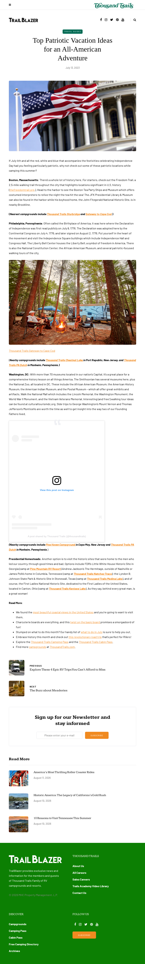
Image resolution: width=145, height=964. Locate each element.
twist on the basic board (85, 622)
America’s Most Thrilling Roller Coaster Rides (64, 772)
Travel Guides (72, 31)
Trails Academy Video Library (90, 886)
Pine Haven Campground (61, 544)
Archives (14, 951)
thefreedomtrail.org (22, 189)
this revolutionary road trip (85, 637)
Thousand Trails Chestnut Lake (64, 360)
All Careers (79, 872)
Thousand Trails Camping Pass (49, 641)
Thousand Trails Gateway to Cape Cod (32, 350)
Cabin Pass (15, 937)
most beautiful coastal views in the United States (63, 612)
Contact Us (79, 892)
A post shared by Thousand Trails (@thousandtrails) (57, 536)
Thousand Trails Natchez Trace (93, 573)
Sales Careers (81, 879)
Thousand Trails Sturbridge (63, 214)
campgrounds (37, 646)
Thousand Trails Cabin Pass (95, 641)
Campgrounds (17, 924)
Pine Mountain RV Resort (45, 568)
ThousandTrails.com (62, 646)
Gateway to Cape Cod (99, 214)
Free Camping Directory (24, 944)
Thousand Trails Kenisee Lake (67, 588)
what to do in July (91, 632)
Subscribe (97, 735)
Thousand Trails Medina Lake (105, 578)
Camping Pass (17, 930)
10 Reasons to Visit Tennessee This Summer (62, 818)
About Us (78, 866)
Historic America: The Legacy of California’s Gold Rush (70, 795)
